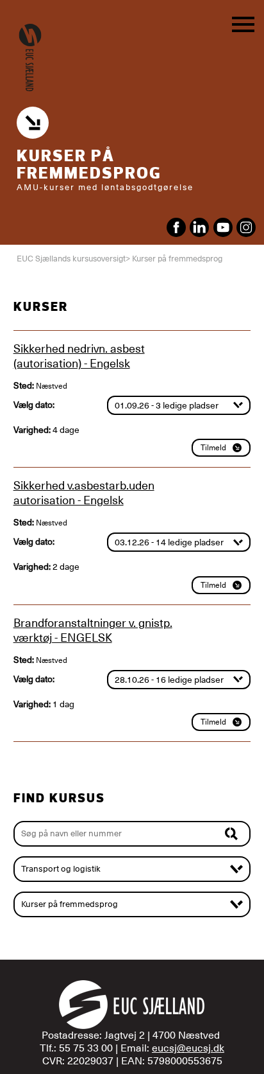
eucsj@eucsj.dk (188, 1048)
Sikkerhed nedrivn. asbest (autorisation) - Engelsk (79, 356)
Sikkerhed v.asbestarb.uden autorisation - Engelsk (83, 492)
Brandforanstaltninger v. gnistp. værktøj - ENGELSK (92, 630)
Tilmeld (213, 448)
